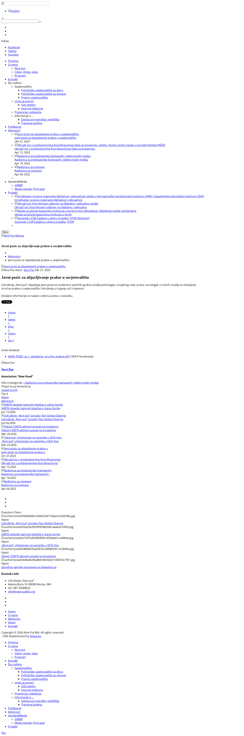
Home (12, 611)
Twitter (12, 51)
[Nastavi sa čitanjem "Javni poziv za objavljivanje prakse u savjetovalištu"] (47, 134)
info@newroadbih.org (21, 591)
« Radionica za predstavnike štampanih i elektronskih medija (61, 383)
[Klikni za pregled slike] (33, 266)
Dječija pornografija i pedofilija (40, 701)
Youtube (13, 55)
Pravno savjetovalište (34, 679)
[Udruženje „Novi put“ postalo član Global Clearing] (33, 415)
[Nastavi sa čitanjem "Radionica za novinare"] (30, 167)
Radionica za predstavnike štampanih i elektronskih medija (51, 160)
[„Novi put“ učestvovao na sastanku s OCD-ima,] (31, 437)
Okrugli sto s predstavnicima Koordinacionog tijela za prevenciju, (55, 149)
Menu (5, 232)
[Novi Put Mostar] (12, 235)
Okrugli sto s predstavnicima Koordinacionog (29, 463)
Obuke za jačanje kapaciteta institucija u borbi (43, 214)
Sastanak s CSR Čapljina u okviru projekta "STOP (44, 222)
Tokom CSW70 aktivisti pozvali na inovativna (28, 430)
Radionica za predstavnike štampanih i (25, 474)
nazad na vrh (9, 390)
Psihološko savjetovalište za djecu (42, 672)
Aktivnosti (14, 256)
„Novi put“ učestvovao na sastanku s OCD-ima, (30, 441)
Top (3, 733)
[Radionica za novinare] (16, 481)
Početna (13, 642)
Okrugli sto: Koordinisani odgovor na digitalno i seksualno (51, 207)
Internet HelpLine (32, 690)
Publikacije (14, 708)
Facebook (14, 47)
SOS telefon (28, 686)
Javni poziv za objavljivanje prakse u (23, 452)
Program (20, 657)
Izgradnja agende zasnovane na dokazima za (28, 567)
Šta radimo (15, 664)
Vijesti (5, 397)
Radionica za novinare (28, 170)
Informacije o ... (24, 697)
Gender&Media (17, 715)
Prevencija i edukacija (28, 693)
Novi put (20, 650)
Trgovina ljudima (31, 704)
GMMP (19, 719)
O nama (13, 615)
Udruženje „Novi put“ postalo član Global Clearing (32, 419)
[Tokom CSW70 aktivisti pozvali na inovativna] (29, 426)
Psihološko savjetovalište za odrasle (43, 675)
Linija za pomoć (24, 682)
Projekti (13, 726)
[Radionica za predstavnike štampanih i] (26, 470)
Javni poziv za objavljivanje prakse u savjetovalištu (45, 138)
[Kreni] (40, 21)
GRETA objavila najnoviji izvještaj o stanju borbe (30, 408)
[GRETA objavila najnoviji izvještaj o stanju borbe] (32, 404)
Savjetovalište (23, 668)
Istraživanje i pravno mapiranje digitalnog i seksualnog (48, 200)
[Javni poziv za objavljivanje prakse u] (24, 448)
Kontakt (13, 626)
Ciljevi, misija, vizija (26, 653)
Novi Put (29, 270)
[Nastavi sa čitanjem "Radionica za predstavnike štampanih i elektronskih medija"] (52, 156)
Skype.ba (35, 636)
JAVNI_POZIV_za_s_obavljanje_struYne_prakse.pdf (38, 356)
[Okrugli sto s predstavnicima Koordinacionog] (30, 459)
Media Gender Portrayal (30, 723)
